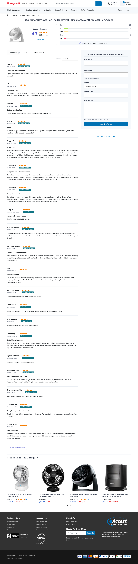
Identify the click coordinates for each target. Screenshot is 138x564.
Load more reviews (18, 447)
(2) (26, 499)
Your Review (89, 100)
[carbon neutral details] (47, 538)
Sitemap (32, 556)
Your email (88, 71)
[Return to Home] (8, 15)
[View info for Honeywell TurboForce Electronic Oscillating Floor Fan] (53, 478)
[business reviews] (18, 535)
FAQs (25, 53)
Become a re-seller (42, 530)
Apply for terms (41, 527)
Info (39, 53)
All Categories (14, 10)
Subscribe (90, 533)
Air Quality (48, 10)
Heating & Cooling (33, 10)
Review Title (89, 91)
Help (127, 10)
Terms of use (22, 556)
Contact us (10, 530)
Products (14, 15)
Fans (33, 15)
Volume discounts (12, 522)
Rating (87, 82)
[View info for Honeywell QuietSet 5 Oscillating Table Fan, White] (21, 478)
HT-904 (40, 15)
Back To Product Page (107, 136)
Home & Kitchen (61, 10)
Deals (120, 10)
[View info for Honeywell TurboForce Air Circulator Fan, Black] (84, 478)
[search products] (98, 3)
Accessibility (11, 524)
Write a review (40, 39)
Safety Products (87, 10)
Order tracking (41, 524)
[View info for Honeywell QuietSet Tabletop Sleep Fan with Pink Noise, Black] (116, 478)
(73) (89, 499)
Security (74, 10)
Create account (41, 522)
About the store (71, 522)
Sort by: (58, 59)
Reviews (13, 53)
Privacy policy (11, 556)
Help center (10, 527)
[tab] (13, 52)
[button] (9, 485)
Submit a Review (106, 124)
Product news (70, 524)
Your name (88, 59)
